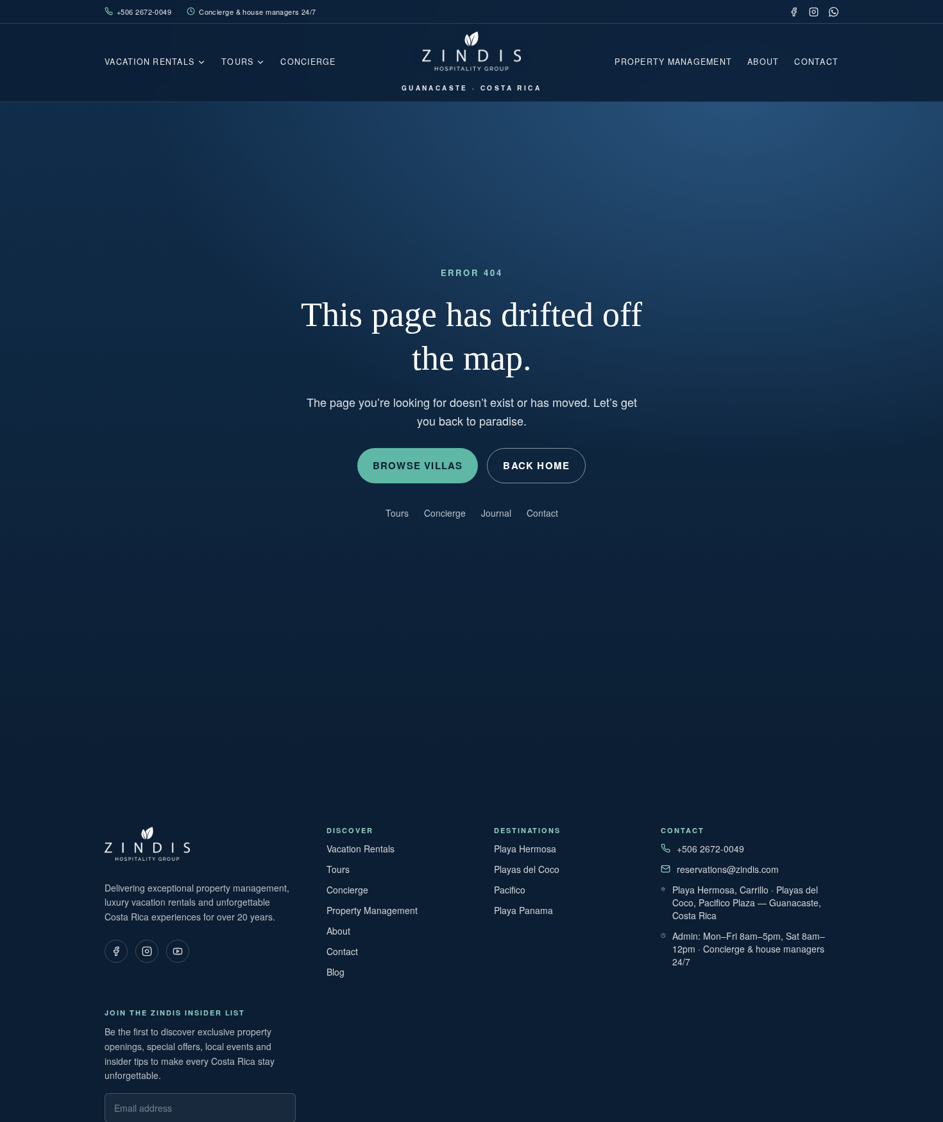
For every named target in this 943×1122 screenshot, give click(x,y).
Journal (496, 512)
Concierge (308, 61)
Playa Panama (523, 910)
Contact (816, 61)
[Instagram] (814, 12)
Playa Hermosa (525, 848)
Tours (237, 61)
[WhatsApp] (833, 12)
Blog (335, 971)
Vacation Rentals (149, 61)
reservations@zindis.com (728, 869)
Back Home (536, 465)
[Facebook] (794, 12)
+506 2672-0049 (144, 11)
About (763, 61)
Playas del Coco (526, 869)
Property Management (673, 61)
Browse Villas (418, 465)
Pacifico (509, 889)
